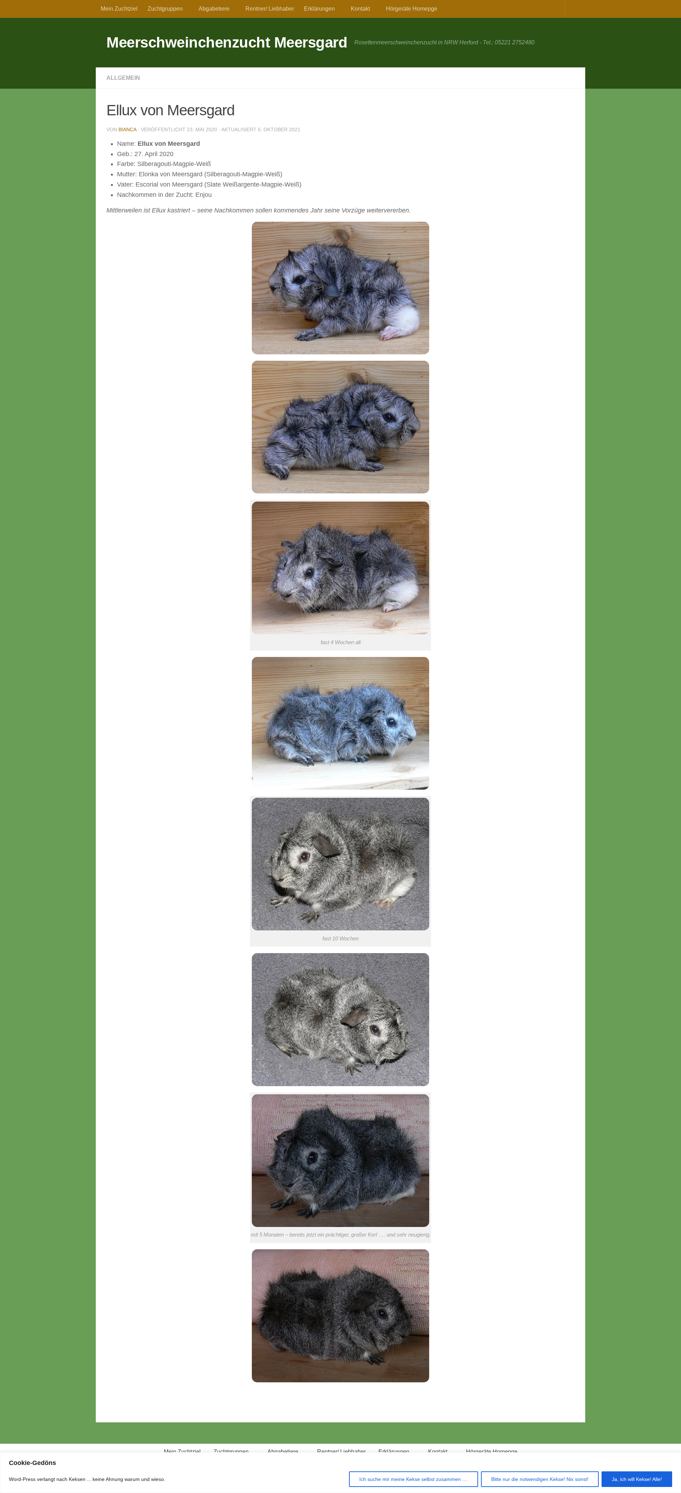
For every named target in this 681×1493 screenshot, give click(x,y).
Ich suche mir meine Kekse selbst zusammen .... (413, 1479)
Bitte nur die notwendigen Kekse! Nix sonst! (539, 1479)
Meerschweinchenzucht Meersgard (226, 42)
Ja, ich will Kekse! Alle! (637, 1479)
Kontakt (360, 9)
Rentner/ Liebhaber (269, 9)
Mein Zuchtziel (119, 9)
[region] (340, 1472)
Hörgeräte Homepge (411, 9)
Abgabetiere (214, 9)
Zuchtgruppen (165, 9)
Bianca (127, 129)
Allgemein (123, 78)
